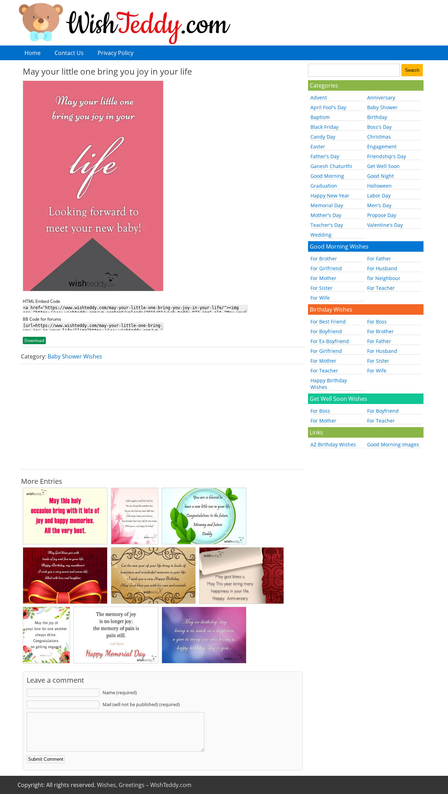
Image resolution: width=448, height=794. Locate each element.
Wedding (320, 234)
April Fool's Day (328, 107)
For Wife (320, 297)
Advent (318, 97)
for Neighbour (383, 278)
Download (34, 340)
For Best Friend (328, 321)
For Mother (323, 278)
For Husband (382, 268)
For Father (379, 258)
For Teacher (381, 288)
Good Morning (327, 176)
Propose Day (381, 215)
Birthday (377, 117)
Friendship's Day (386, 156)
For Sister (321, 288)
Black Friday (324, 127)
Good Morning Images (393, 444)
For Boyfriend (326, 331)
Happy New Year (329, 195)
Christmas (379, 136)
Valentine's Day (385, 225)
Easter (317, 146)
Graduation (323, 185)
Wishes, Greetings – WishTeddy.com (144, 785)
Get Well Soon (383, 166)
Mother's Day (325, 215)
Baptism (320, 117)
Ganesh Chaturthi (331, 166)
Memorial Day (326, 205)
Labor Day (379, 195)
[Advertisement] (162, 417)
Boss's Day (379, 127)
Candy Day (322, 136)
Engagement (382, 146)
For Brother (323, 258)
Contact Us (69, 53)
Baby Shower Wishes (75, 356)
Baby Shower (382, 107)
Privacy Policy (115, 53)
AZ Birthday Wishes (333, 444)
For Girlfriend (326, 268)
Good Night (380, 176)
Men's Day (379, 205)
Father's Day (324, 156)
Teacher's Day (326, 225)
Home (32, 53)
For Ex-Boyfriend (329, 341)
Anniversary (381, 97)
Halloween (379, 185)
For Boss (377, 321)
